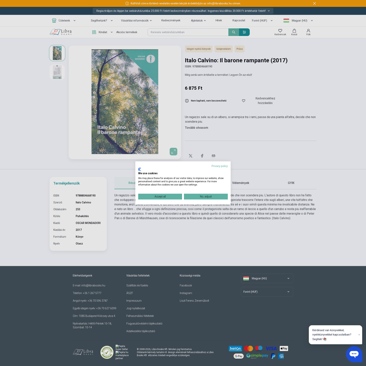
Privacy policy (220, 166)
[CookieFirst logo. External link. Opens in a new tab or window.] (139, 169)
